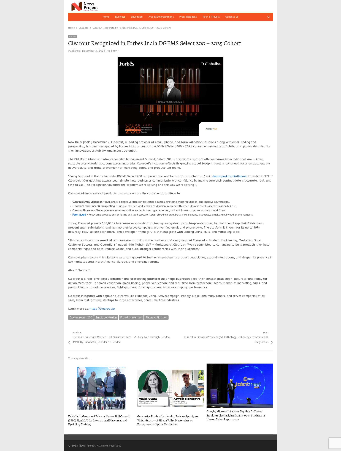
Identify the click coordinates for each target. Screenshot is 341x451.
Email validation (106, 317)
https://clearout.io (102, 308)
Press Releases (188, 16)
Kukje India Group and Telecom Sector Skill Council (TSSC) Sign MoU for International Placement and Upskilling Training (98, 420)
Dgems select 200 (81, 317)
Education (137, 16)
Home (106, 16)
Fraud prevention (131, 317)
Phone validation (156, 317)
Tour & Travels (211, 16)
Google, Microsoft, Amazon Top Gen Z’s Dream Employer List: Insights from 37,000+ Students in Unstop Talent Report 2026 (236, 415)
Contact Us (232, 16)
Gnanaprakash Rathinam (229, 176)
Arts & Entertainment (161, 16)
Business (120, 16)
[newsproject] (101, 6)
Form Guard (79, 214)
